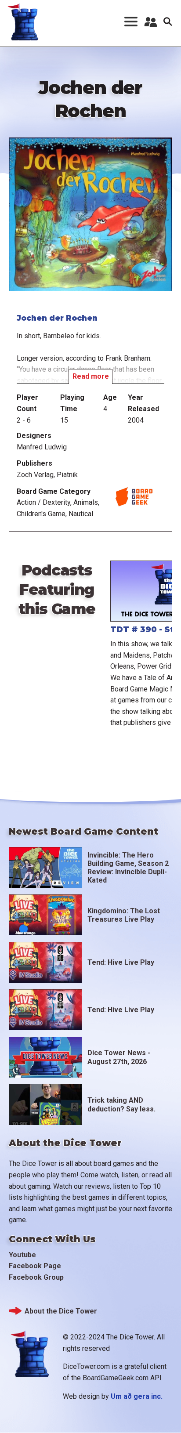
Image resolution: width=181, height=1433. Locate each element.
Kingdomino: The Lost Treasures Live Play (123, 915)
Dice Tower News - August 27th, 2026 (118, 1057)
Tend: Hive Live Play (120, 962)
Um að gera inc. (137, 1396)
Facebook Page (35, 1266)
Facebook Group (36, 1277)
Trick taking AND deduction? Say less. (121, 1104)
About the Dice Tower (61, 1311)
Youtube (22, 1255)
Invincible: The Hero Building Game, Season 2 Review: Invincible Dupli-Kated (128, 868)
